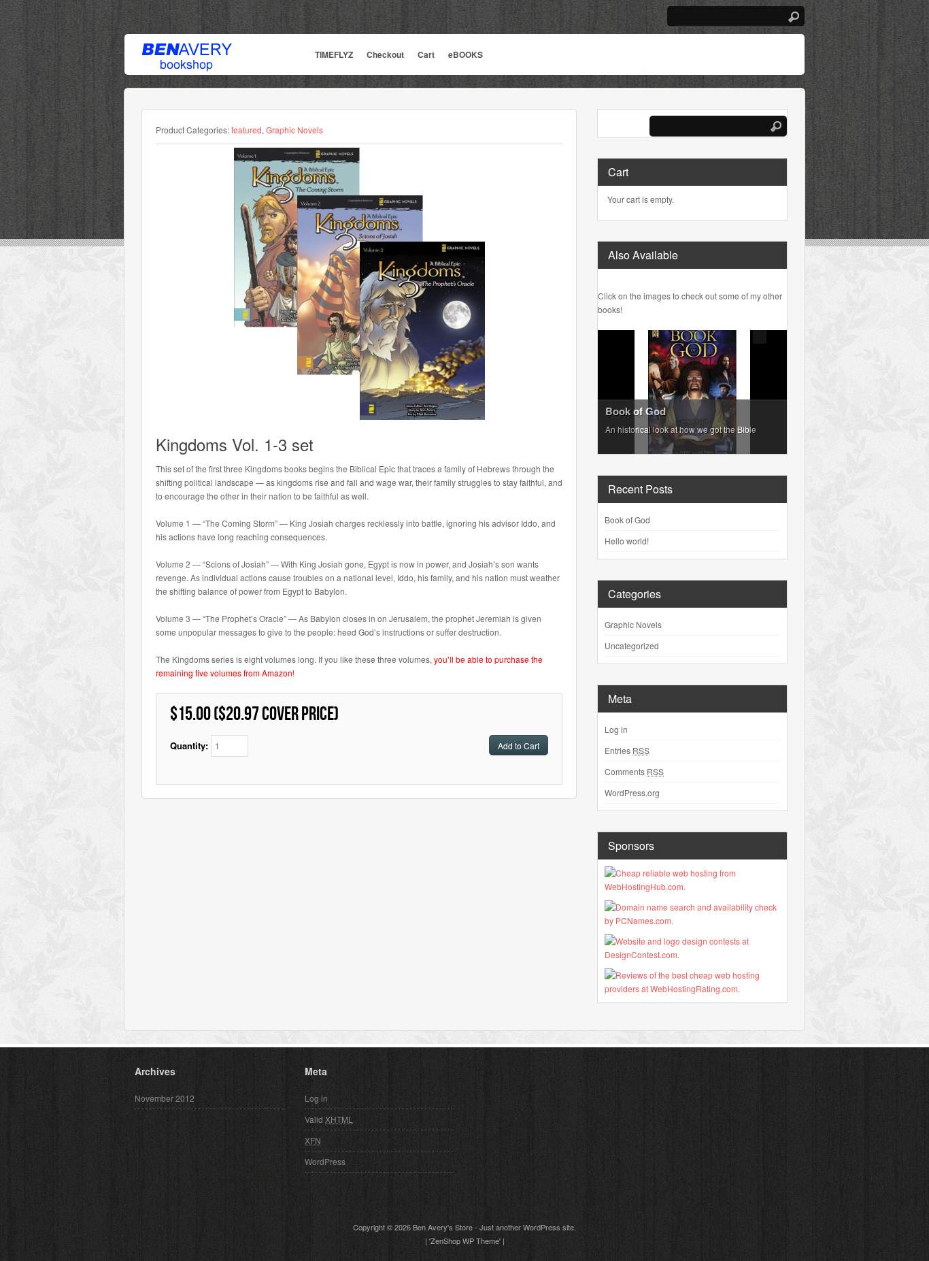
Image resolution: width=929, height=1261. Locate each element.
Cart (426, 54)
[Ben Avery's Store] (186, 63)
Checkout (385, 54)
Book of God (627, 519)
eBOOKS (465, 54)
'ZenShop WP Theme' (465, 1240)
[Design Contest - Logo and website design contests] (692, 954)
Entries (627, 750)
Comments (634, 771)
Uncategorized (632, 645)
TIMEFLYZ (334, 54)
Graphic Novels (294, 129)
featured (246, 129)
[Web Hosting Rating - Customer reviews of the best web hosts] (692, 988)
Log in (616, 729)
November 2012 (165, 1098)
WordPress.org (632, 792)
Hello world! (627, 540)
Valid (329, 1119)
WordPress (325, 1161)
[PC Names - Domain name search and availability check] (692, 920)
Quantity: (190, 745)
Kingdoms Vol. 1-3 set (235, 444)
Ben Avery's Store (443, 1227)
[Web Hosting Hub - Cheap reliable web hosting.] (692, 886)
